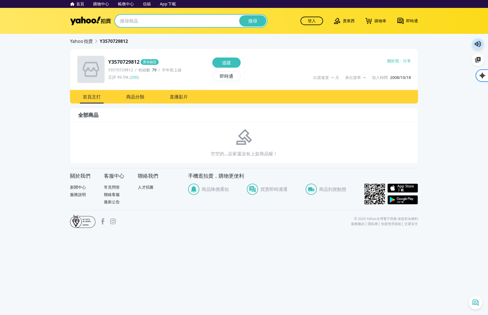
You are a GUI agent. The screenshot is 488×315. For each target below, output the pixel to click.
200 (134, 77)
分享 (407, 61)
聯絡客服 (112, 194)
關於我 (393, 61)
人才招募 (146, 187)
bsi (82, 221)
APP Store (402, 188)
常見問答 (112, 187)
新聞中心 (78, 187)
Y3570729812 (114, 41)
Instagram (113, 221)
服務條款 (358, 224)
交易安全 (411, 224)
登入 (312, 20)
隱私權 (373, 224)
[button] (92, 96)
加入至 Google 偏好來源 (477, 59)
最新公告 (112, 201)
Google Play (402, 199)
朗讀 (477, 44)
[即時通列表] (475, 302)
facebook (103, 221)
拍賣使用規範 (391, 224)
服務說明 (78, 194)
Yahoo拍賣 (90, 21)
